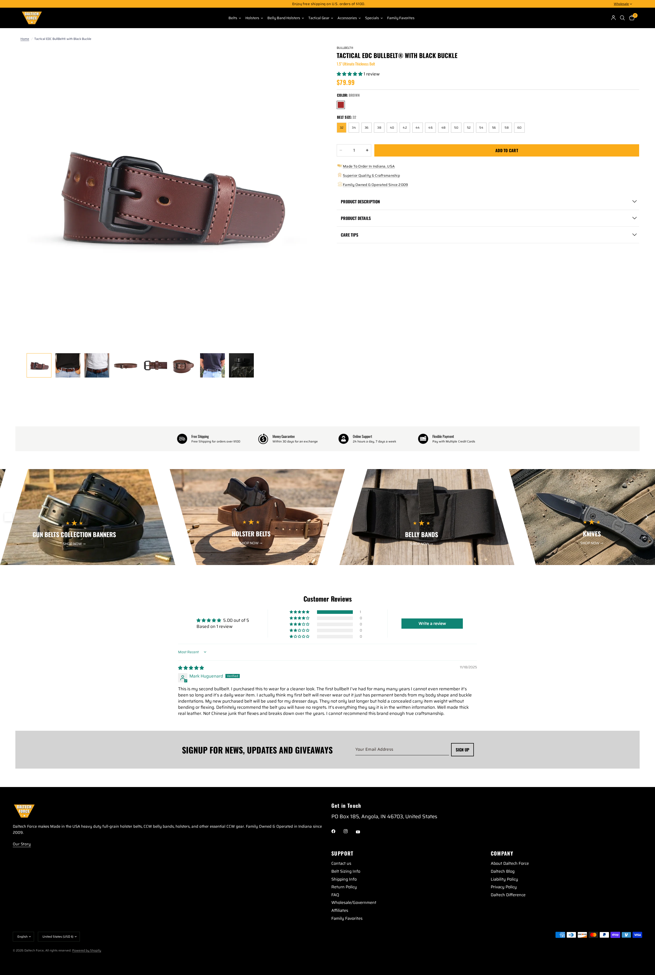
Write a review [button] (432, 623)
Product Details (356, 218)
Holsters (252, 18)
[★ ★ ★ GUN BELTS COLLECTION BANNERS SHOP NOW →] (87, 561)
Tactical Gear (318, 18)
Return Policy (344, 887)
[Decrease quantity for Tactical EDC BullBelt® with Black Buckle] (341, 150)
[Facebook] (337, 831)
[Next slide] (646, 517)
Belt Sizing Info (345, 871)
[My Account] (613, 18)
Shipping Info (344, 879)
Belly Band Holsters (283, 18)
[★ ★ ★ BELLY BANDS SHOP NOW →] (427, 561)
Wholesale (621, 3)
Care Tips (349, 235)
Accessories (347, 18)
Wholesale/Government (353, 902)
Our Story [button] (22, 844)
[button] (350, 74)
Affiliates (339, 910)
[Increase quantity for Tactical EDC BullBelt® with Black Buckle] (367, 150)
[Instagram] (349, 831)
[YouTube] (361, 832)
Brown (341, 105)
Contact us (341, 863)
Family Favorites (400, 18)
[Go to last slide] (8, 517)
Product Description (360, 201)
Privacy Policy (504, 887)
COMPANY (502, 853)
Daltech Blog (503, 871)
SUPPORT (342, 853)
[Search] (622, 18)
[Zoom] (307, 56)
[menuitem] (232, 18)
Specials (372, 18)
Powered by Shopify (86, 950)
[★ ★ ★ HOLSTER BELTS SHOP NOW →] (257, 561)
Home (24, 38)
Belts (232, 18)
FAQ (335, 895)
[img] (191, 667)
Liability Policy (504, 879)
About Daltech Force (510, 863)
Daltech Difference (508, 895)
